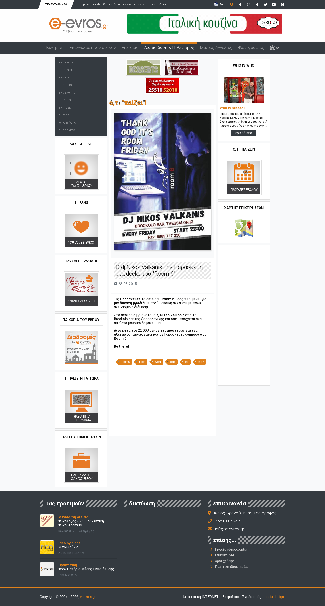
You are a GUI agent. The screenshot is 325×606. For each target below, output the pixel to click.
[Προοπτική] (47, 569)
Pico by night (69, 543)
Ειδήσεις (130, 47)
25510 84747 (227, 521)
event (158, 361)
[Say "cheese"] (81, 172)
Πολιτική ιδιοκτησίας (231, 567)
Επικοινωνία (224, 555)
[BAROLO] (204, 23)
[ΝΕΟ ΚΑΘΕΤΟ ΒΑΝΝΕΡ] (244, 314)
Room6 (125, 361)
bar (186, 361)
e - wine (64, 77)
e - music (65, 107)
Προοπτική (67, 565)
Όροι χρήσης (224, 561)
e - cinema (66, 62)
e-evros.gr (88, 597)
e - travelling (67, 92)
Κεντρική (55, 47)
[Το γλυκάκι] (143, 67)
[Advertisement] (162, 401)
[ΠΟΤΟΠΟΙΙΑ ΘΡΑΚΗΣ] (181, 67)
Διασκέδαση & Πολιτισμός (169, 47)
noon (142, 361)
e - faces (65, 100)
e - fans (64, 115)
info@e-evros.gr (229, 528)
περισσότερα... (243, 133)
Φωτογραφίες (251, 47)
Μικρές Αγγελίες (216, 47)
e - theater (65, 70)
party (201, 361)
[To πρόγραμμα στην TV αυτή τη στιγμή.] (81, 406)
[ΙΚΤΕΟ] (162, 85)
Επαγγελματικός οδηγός (92, 47)
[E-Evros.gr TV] (274, 48)
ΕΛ (221, 4)
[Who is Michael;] (244, 90)
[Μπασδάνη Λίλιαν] (47, 520)
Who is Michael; (232, 108)
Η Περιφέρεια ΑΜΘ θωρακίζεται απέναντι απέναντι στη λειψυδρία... (122, 4)
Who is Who (67, 122)
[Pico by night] (47, 547)
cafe (172, 361)
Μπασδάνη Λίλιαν (73, 517)
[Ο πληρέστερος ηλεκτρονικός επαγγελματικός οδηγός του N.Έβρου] (78, 25)
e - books (65, 85)
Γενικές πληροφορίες (231, 549)
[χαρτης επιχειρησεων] (244, 228)
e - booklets (67, 130)
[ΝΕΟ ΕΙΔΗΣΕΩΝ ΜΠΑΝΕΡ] (162, 428)
